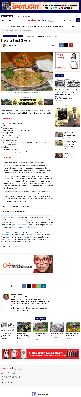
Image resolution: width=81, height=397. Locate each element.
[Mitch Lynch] (4, 45)
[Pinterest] (71, 45)
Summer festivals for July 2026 (56, 334)
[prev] (75, 16)
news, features (35, 235)
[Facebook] (64, 20)
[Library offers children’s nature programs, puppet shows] (24, 327)
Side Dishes (13, 36)
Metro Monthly (6, 232)
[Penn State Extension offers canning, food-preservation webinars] (73, 327)
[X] (70, 20)
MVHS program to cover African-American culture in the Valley (65, 97)
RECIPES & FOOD (7, 218)
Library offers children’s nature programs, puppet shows (23, 336)
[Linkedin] (43, 286)
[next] (78, 16)
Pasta (20, 36)
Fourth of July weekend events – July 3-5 (25, 16)
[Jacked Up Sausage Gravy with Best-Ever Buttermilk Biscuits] (59, 134)
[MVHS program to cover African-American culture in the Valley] (67, 86)
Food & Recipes (9, 30)
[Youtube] (73, 20)
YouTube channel (30, 227)
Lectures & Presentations (63, 94)
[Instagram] (67, 20)
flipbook (26, 239)
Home (2, 30)
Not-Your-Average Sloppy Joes (69, 154)
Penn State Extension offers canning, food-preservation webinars (72, 336)
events (8, 237)
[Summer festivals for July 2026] (57, 327)
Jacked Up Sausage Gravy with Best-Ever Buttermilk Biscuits (70, 133)
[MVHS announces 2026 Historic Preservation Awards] (40, 327)
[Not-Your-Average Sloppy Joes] (59, 155)
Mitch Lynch (12, 45)
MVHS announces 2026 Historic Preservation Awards (40, 335)
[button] (78, 20)
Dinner (16, 30)
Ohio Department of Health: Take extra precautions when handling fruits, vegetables (70, 144)
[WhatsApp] (38, 286)
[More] (76, 45)
